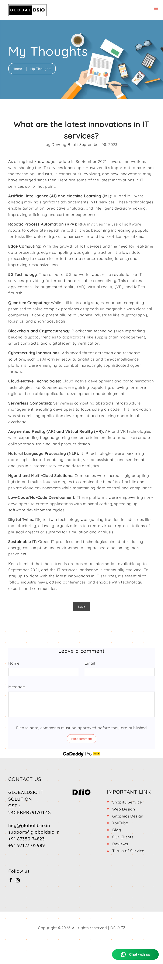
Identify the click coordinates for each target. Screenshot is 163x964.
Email (90, 663)
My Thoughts (41, 69)
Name (14, 663)
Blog (116, 829)
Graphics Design (127, 816)
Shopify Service (127, 802)
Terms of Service (128, 850)
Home (18, 69)
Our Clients (122, 836)
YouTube (120, 822)
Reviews (120, 843)
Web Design (123, 809)
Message (16, 686)
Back (81, 607)
